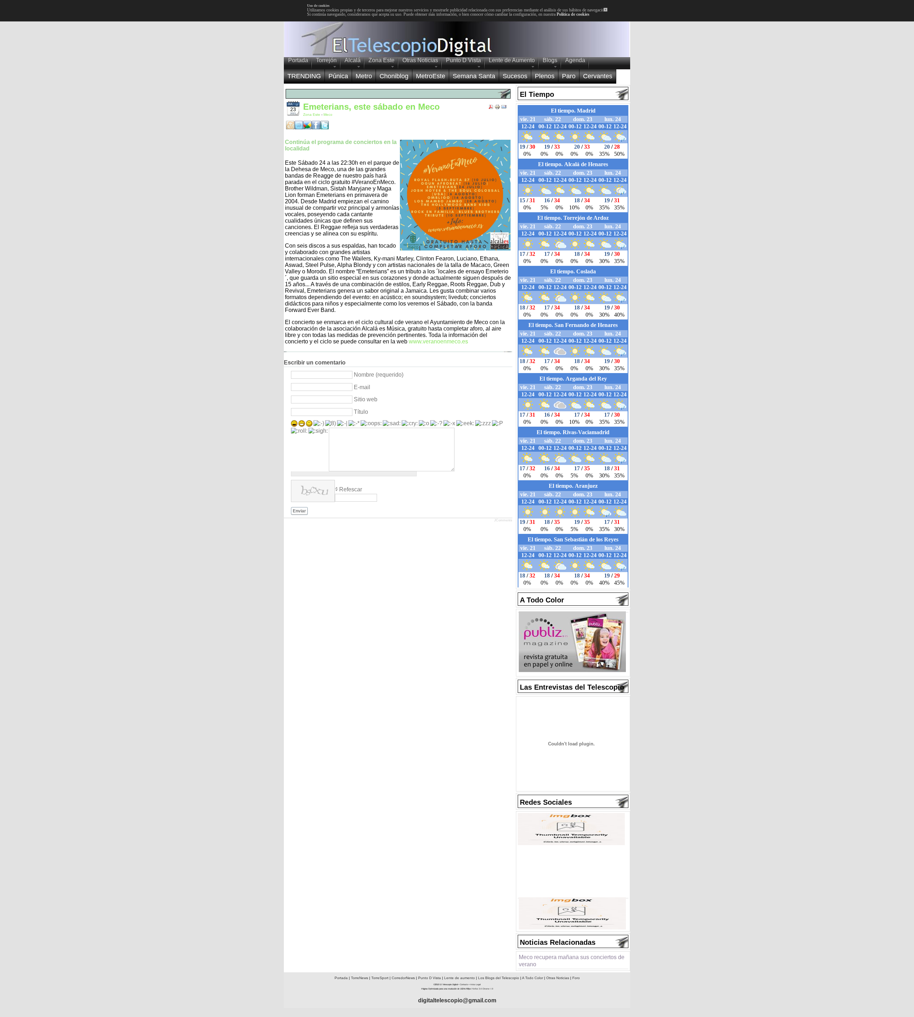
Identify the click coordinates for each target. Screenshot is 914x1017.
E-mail (362, 387)
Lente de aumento (459, 978)
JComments (503, 520)
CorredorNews (403, 978)
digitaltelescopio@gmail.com (457, 1000)
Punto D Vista (429, 978)
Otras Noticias (557, 978)
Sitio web (365, 399)
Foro (576, 978)
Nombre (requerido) (378, 375)
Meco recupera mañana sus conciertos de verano (571, 960)
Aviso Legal (475, 984)
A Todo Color (532, 978)
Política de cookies (573, 14)
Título (361, 412)
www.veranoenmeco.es (438, 341)
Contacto (464, 984)
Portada (341, 978)
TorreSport (379, 978)
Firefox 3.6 (477, 989)
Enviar (299, 511)
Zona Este (312, 114)
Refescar (350, 489)
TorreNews (359, 978)
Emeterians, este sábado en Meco (371, 106)
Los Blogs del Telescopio (498, 978)
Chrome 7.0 (487, 989)
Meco (327, 114)
